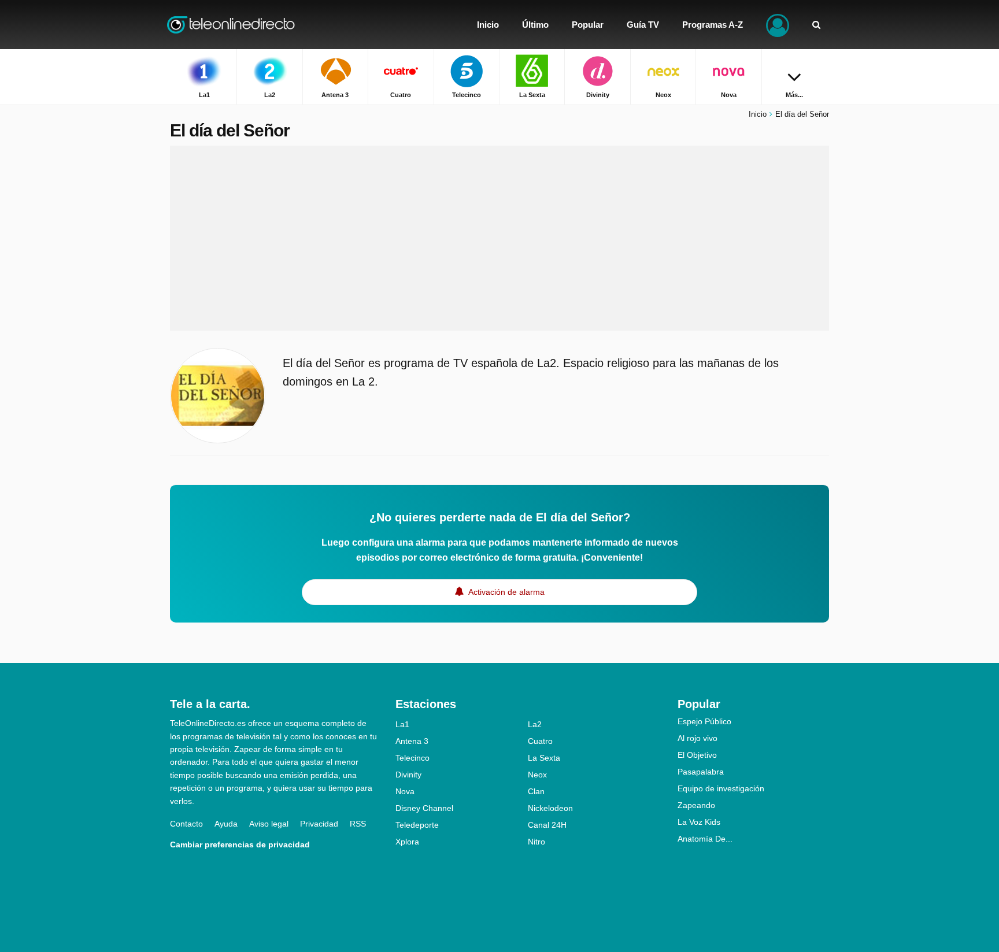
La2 (535, 724)
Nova (405, 791)
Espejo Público (704, 721)
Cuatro (540, 741)
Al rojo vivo (697, 738)
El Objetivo (697, 755)
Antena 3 (411, 741)
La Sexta (544, 757)
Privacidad (319, 823)
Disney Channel (424, 808)
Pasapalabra (701, 771)
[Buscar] (816, 24)
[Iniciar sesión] (777, 24)
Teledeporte (417, 824)
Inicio (758, 114)
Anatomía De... (705, 838)
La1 (402, 724)
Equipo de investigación (721, 788)
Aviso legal (268, 823)
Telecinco (412, 757)
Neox (537, 774)
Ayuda (226, 823)
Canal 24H (547, 824)
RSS (358, 823)
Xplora (407, 841)
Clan (536, 791)
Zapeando (696, 805)
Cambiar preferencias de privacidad (240, 844)
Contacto (186, 823)
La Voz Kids (699, 822)
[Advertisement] (499, 238)
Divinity (408, 774)
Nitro (536, 841)
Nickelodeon (550, 808)
